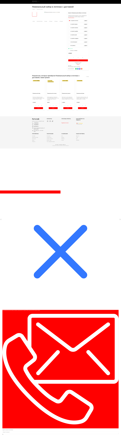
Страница (50, 21)
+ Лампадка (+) (73, 50)
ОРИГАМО (77, 140)
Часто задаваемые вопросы (51, 141)
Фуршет (33, 140)
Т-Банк (77, 137)
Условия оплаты (49, 137)
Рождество (33, 141)
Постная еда (34, 138)
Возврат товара (49, 140)
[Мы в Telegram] (50, 121)
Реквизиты (62, 138)
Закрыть (78, 149)
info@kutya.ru (36, 126)
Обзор (34, 21)
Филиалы (62, 137)
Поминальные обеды (35, 137)
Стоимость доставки (50, 138)
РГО (76, 138)
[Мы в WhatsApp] (47, 121)
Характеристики (39, 21)
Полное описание (71, 17)
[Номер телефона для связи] (52, 121)
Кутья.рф (42, 121)
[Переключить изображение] (34, 14)
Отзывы (45, 21)
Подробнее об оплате (65, 122)
